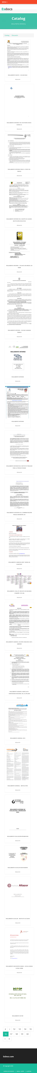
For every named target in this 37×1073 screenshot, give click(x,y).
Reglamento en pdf (17, 1016)
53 (20, 1029)
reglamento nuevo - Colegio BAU (17, 75)
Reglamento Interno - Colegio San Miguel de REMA (19, 266)
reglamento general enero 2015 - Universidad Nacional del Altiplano (19, 692)
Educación (15, 35)
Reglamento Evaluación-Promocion (17, 836)
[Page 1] (5, 1029)
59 (22, 1034)
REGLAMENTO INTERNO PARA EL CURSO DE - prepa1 (19, 170)
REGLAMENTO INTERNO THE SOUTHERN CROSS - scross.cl (19, 123)
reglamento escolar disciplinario (18, 867)
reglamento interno (18, 377)
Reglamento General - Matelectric (18, 785)
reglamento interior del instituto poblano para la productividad (19, 467)
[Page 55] (10, 1029)
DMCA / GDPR (20, 1071)
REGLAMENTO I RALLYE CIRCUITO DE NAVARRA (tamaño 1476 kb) (19, 592)
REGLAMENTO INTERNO (18, 421)
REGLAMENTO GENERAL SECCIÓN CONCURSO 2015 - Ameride (19, 643)
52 (14, 1029)
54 (25, 1029)
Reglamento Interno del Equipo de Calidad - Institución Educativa (19, 220)
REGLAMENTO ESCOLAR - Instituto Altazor (18, 918)
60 (28, 1034)
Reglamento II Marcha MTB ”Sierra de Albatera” (19, 563)
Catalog (7, 35)
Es (7, 9)
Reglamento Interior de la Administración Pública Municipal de (19, 513)
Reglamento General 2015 (17, 738)
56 (6, 1034)
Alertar (29, 1071)
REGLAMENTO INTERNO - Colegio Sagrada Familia (19, 331)
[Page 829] (9, 1038)
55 (31, 1029)
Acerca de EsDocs (9, 1071)
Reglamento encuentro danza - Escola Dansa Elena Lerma (19, 967)
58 (17, 1034)
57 (11, 1034)
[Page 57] (5, 1038)
